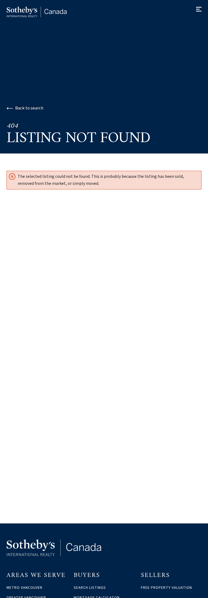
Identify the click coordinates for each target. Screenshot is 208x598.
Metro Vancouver (24, 587)
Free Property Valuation (166, 587)
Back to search (29, 108)
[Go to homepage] (42, 11)
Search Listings (90, 587)
